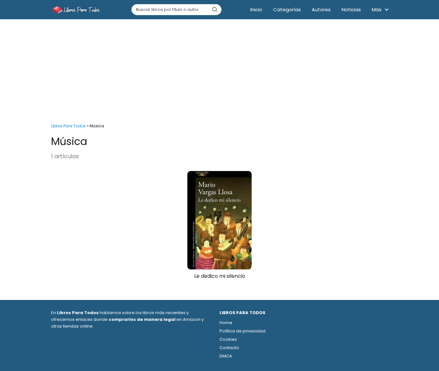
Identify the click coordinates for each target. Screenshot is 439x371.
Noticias (351, 9)
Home (226, 323)
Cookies (228, 339)
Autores (321, 9)
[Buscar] (214, 9)
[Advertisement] (219, 69)
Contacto (229, 348)
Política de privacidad (242, 331)
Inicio (256, 9)
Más (376, 9)
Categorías (287, 9)
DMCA (226, 356)
